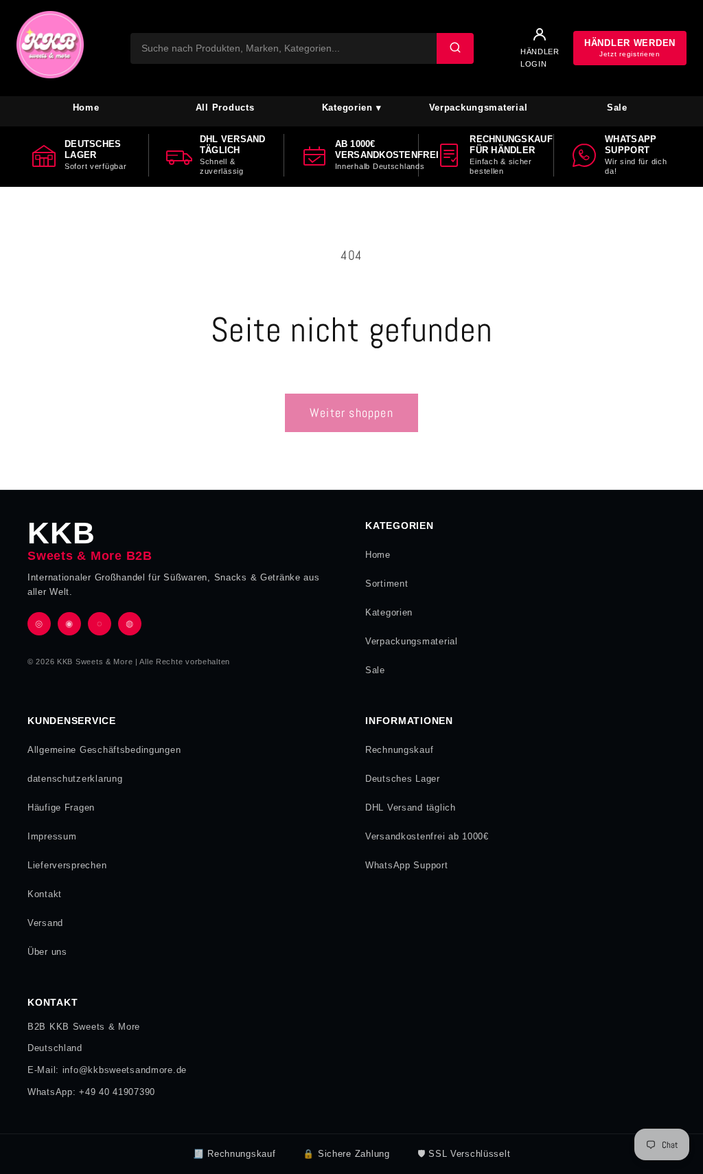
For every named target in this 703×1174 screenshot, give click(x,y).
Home (86, 107)
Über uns (47, 952)
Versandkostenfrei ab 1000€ (427, 836)
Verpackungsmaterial (478, 107)
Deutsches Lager (402, 779)
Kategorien (389, 612)
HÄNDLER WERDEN (630, 48)
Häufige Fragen (61, 807)
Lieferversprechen (66, 865)
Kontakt (44, 894)
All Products (225, 107)
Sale (617, 107)
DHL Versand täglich (410, 807)
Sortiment (386, 583)
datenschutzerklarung (74, 779)
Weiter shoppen (351, 412)
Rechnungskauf (399, 750)
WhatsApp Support (406, 865)
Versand (45, 923)
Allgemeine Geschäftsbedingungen (104, 750)
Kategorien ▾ (352, 107)
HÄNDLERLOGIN (540, 57)
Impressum (51, 836)
